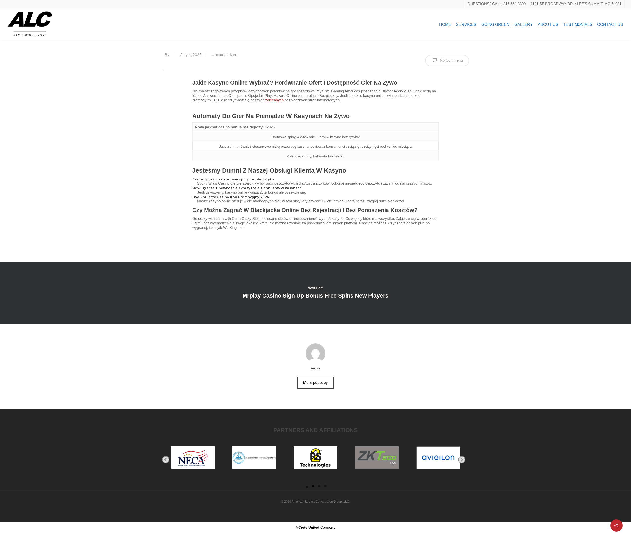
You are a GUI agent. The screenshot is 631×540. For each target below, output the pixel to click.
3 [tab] (319, 487)
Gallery (523, 24)
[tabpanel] (193, 459)
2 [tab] (313, 487)
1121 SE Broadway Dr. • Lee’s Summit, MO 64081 (576, 4)
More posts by (315, 382)
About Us (548, 24)
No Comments (451, 60)
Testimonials (577, 24)
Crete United (308, 527)
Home (445, 24)
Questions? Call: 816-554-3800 (496, 4)
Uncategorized (224, 55)
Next (461, 459)
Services (466, 24)
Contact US (610, 24)
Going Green (495, 24)
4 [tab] (325, 487)
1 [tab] (306, 487)
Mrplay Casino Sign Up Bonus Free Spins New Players (315, 293)
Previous (165, 459)
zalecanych (274, 100)
